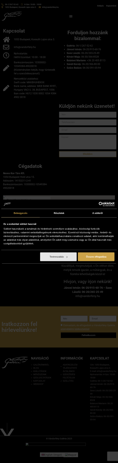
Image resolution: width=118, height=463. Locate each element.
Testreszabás (57, 256)
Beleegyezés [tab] (20, 213)
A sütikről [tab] (97, 213)
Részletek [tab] (59, 213)
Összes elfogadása (96, 256)
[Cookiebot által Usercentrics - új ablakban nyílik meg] (101, 204)
